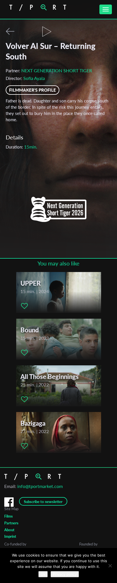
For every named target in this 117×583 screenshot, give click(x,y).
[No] (110, 565)
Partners (11, 523)
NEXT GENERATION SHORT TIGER (56, 70)
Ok (43, 574)
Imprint (10, 536)
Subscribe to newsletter (43, 501)
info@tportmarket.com (40, 486)
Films (8, 516)
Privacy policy (65, 574)
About (9, 530)
